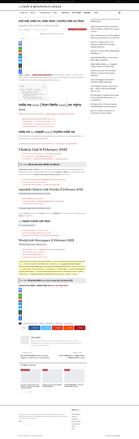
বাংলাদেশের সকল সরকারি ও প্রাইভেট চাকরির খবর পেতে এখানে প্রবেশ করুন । (34, 98)
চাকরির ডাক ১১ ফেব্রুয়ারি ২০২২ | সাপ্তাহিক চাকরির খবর (31, 91)
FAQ (72, 1)
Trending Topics (45, 12)
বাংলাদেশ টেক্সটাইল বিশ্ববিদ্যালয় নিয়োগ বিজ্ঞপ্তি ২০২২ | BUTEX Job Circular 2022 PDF (56, 144)
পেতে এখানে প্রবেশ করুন (59, 285)
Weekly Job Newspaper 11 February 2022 (32, 97)
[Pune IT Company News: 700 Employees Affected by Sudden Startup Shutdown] (31, 376)
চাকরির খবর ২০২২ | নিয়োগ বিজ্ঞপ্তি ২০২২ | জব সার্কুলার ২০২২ (31, 89)
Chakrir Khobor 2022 (28, 269)
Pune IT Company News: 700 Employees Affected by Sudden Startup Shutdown (103, 44)
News (96, 12)
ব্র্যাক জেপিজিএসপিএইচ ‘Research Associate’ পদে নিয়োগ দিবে (37, 233)
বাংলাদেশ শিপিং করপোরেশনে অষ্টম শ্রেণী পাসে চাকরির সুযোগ (34, 182)
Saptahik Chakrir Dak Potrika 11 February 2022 (34, 94)
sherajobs (117, 435)
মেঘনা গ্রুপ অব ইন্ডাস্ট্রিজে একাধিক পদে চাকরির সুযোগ (33, 204)
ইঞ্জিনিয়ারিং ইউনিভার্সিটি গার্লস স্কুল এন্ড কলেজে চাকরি (33, 198)
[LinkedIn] (52, 55)
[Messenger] (52, 59)
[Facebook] (52, 42)
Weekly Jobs (82, 29)
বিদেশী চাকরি (67, 369)
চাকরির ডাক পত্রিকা (58, 323)
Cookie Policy (62, 1)
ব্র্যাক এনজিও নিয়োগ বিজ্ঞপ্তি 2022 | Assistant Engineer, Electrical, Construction (44, 179)
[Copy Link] (52, 68)
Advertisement (34, 1)
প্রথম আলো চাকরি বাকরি (68, 323)
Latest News (73, 29)
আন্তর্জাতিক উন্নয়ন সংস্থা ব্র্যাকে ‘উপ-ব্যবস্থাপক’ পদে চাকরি (35, 257)
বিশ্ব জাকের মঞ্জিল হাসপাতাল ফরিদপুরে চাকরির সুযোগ (33, 254)
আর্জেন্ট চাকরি (41, 323)
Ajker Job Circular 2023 (30, 323)
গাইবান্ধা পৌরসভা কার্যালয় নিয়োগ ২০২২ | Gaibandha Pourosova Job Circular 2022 (44, 249)
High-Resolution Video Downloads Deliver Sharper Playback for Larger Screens (105, 29)
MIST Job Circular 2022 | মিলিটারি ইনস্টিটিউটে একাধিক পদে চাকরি (39, 119)
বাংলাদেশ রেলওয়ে (65, 12)
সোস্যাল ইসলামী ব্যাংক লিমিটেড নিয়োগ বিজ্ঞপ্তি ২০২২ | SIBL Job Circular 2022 (41, 184)
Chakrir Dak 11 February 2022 (29, 92)
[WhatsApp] (52, 49)
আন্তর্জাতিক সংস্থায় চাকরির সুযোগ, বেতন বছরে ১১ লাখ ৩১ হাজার (35, 230)
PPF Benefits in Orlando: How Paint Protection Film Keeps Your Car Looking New (105, 97)
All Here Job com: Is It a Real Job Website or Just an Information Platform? (103, 73)
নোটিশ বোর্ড (45, 369)
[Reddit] (52, 52)
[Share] (52, 72)
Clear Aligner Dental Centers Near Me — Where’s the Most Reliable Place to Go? (104, 88)
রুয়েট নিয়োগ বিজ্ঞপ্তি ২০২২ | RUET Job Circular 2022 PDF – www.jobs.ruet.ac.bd (45, 159)
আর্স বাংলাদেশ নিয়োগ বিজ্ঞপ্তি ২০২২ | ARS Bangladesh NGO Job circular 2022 (43, 201)
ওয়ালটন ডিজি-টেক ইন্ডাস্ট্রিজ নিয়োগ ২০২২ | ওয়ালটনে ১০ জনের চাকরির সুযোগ (38, 126)
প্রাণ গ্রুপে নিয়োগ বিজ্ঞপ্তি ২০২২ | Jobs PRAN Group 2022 (37, 156)
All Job (33, 12)
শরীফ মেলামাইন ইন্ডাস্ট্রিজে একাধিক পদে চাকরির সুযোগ (33, 252)
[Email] (52, 46)
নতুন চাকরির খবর (29, 216)
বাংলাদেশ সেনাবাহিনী (76, 12)
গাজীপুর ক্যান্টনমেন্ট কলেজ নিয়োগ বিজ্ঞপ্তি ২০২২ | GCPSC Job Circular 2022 (41, 235)
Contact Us (47, 1)
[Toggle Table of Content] (42, 86)
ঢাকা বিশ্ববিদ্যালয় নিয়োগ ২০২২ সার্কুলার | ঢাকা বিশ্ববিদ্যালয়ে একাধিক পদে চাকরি (38, 124)
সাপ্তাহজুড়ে (50, 77)
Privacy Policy (55, 1)
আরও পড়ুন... (21, 421)
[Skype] (52, 62)
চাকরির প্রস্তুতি (87, 12)
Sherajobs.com (44, 80)
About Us (41, 1)
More (55, 12)
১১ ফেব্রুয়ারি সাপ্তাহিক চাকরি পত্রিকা (29, 95)
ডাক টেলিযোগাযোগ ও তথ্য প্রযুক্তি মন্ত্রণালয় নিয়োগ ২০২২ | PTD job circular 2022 (42, 154)
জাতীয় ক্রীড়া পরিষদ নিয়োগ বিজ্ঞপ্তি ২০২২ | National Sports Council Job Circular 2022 (52, 114)
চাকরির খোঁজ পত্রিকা (49, 323)
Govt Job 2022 (37, 138)
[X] (52, 65)
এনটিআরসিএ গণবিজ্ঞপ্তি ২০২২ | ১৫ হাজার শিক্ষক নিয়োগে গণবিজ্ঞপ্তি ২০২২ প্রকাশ (39, 121)
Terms (68, 1)
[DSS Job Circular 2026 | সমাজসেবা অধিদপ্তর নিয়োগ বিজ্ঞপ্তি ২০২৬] (52, 376)
